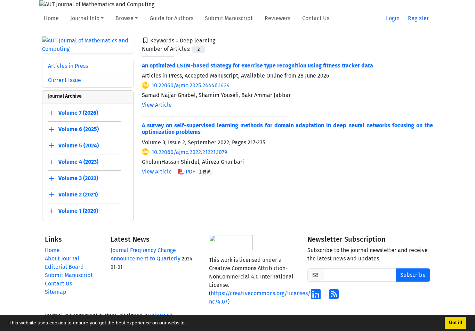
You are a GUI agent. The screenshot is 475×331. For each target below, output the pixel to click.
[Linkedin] (315, 296)
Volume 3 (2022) (78, 178)
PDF (197, 171)
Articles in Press (68, 66)
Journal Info (84, 18)
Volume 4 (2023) (78, 162)
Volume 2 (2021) (78, 194)
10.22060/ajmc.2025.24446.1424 (191, 85)
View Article (157, 105)
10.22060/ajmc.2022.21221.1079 (189, 152)
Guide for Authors (171, 18)
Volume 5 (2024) (78, 145)
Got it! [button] (455, 322)
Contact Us (315, 18)
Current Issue (64, 80)
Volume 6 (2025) (78, 129)
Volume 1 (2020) (78, 211)
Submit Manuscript (229, 18)
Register (418, 18)
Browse (124, 18)
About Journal (62, 258)
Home (51, 18)
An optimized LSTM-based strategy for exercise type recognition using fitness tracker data (257, 65)
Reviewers (277, 18)
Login (393, 18)
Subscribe (413, 275)
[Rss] (333, 296)
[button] (188, 324)
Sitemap (55, 292)
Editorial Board (64, 267)
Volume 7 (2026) (78, 113)
